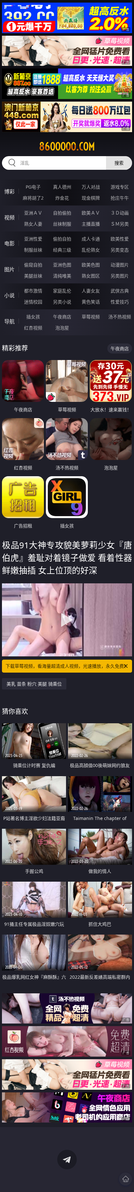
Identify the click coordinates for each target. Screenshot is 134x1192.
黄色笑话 (91, 302)
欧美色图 (91, 265)
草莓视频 (91, 317)
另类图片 (120, 276)
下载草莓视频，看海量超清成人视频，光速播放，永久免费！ (67, 666)
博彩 (9, 191)
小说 (9, 295)
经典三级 (62, 250)
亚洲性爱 (33, 239)
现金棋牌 (91, 198)
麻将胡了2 (33, 198)
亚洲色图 (62, 265)
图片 (9, 269)
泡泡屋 (62, 328)
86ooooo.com (67, 146)
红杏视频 (33, 328)
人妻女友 (91, 291)
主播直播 (91, 224)
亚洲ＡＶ (33, 213)
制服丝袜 (33, 250)
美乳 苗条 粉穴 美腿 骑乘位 (34, 684)
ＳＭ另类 (120, 224)
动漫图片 (120, 265)
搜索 (119, 163)
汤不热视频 (119, 317)
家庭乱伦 (62, 291)
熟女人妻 (33, 224)
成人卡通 (91, 239)
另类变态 (120, 250)
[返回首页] (125, 1179)
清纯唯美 (62, 276)
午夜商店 (62, 317)
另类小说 (62, 302)
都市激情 (33, 291)
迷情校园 (33, 302)
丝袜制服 (62, 224)
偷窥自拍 (33, 265)
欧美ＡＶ (91, 213)
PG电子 (33, 187)
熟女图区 (91, 276)
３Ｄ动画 (120, 213)
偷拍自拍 (62, 239)
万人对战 (91, 187)
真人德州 (62, 187)
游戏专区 (120, 187)
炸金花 (62, 198)
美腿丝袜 (33, 276)
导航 (9, 321)
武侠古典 (120, 291)
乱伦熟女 (91, 250)
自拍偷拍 (62, 213)
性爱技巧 (120, 302)
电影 (9, 243)
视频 (9, 217)
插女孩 (33, 317)
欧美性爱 (120, 239)
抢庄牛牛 (120, 198)
